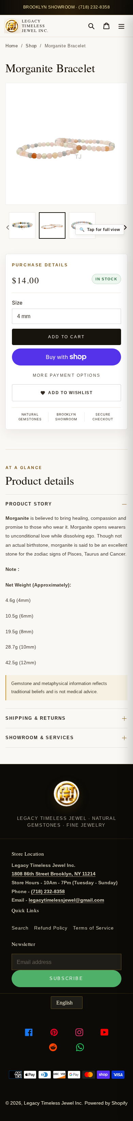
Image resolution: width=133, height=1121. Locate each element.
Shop (31, 45)
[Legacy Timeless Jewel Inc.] (66, 798)
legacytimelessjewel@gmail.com (66, 900)
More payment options (67, 375)
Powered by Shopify (106, 1103)
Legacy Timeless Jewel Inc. (35, 26)
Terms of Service (93, 928)
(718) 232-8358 (48, 891)
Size (17, 302)
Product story (28, 504)
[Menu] (121, 25)
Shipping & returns (35, 718)
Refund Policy (51, 928)
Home (11, 45)
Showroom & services (39, 737)
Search (20, 928)
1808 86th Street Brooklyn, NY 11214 (53, 873)
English (64, 1003)
